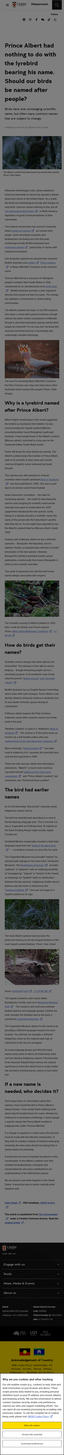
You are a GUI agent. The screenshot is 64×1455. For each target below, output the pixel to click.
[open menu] (7, 5)
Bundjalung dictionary (35, 865)
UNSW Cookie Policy (41, 1416)
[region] (32, 1414)
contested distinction (30, 1019)
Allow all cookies (32, 1425)
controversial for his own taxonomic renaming (31, 741)
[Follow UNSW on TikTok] (49, 19)
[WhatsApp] (55, 19)
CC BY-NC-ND (43, 991)
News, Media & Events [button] (19, 1283)
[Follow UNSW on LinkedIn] (24, 19)
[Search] (57, 5)
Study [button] (8, 1274)
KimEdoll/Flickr (22, 991)
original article (15, 1222)
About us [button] (10, 1293)
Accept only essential (32, 1434)
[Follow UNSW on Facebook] (36, 19)
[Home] (19, 5)
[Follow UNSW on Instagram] (30, 19)
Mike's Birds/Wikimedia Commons (32, 631)
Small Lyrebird (33, 748)
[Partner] (38, 4)
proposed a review (17, 247)
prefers (34, 262)
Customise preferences (32, 1443)
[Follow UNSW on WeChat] (42, 19)
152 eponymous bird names (22, 211)
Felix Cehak (13, 1202)
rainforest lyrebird (17, 890)
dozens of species (23, 230)
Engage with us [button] (14, 1264)
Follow (54, 14)
